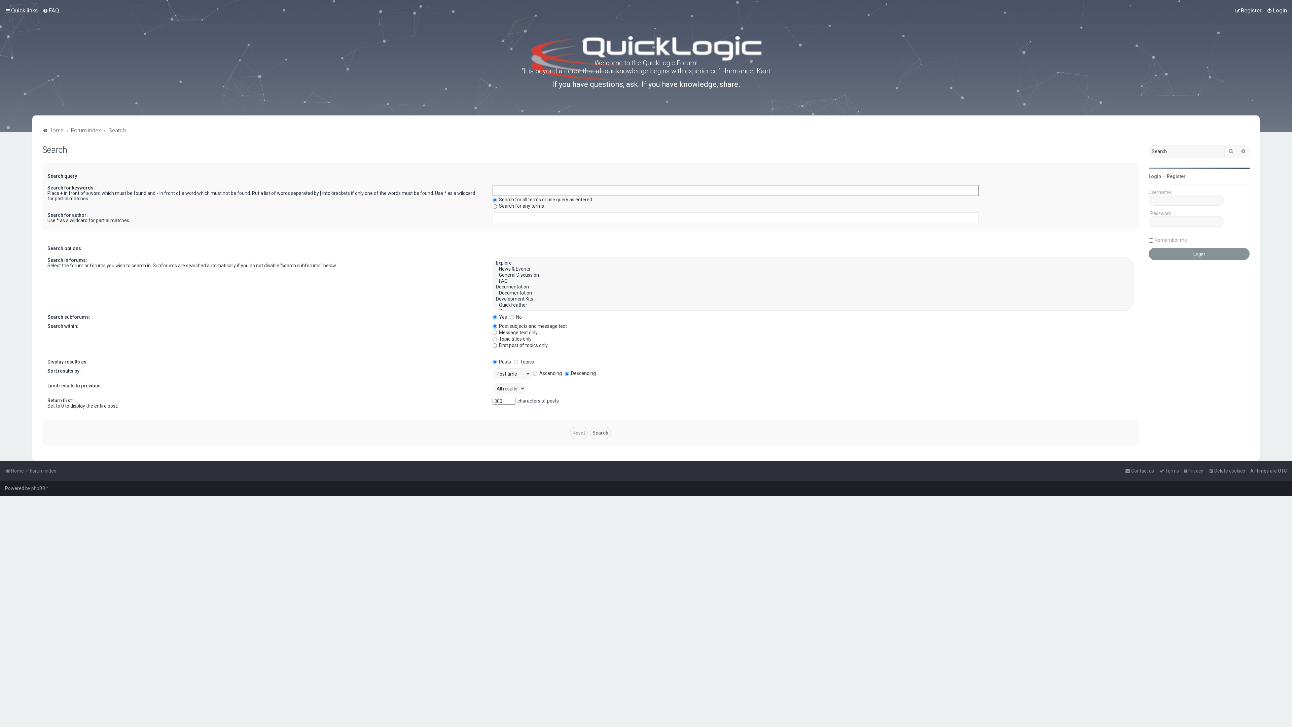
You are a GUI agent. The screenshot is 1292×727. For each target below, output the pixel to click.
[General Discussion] (813, 275)
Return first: (60, 400)
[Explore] (813, 263)
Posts (504, 362)
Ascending (550, 373)
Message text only (518, 332)
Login (1155, 176)
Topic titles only (515, 339)
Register (1176, 176)
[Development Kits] (813, 299)
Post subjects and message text (532, 326)
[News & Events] (813, 269)
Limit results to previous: (74, 385)
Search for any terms (521, 206)
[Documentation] (813, 287)
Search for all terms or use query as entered (545, 199)
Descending (583, 373)
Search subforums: (68, 317)
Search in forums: (67, 260)
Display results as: (67, 362)
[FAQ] (813, 281)
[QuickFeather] (813, 305)
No (518, 317)
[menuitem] (51, 10)
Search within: (62, 326)
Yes (502, 317)
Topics (526, 362)
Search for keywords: (71, 188)
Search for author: (67, 215)
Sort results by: (64, 371)
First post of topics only (523, 345)
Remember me (1171, 240)
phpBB (38, 488)
